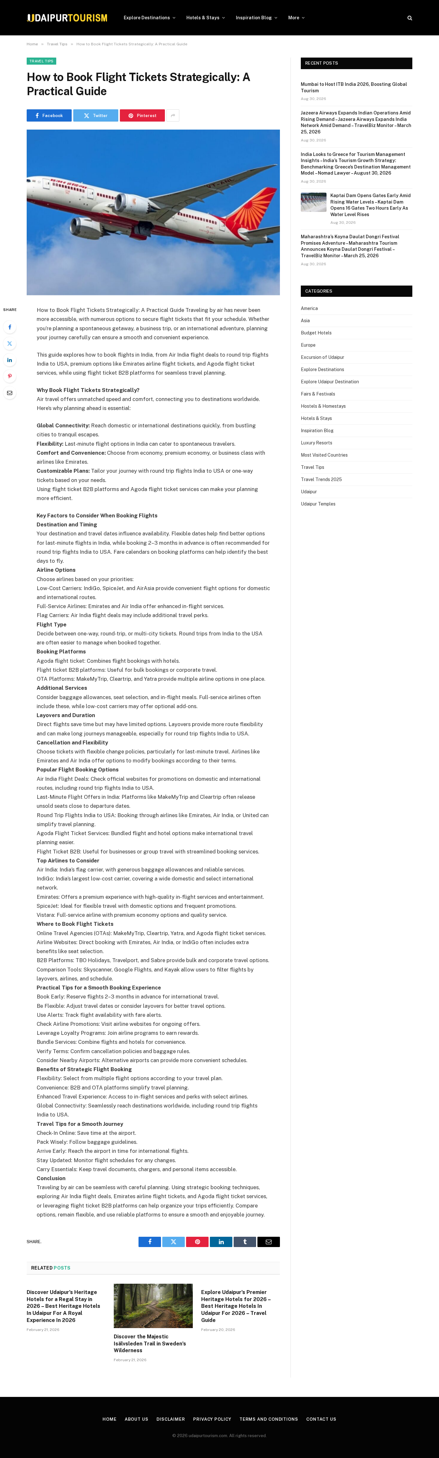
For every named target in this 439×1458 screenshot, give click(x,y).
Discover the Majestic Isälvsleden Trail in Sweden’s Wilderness (150, 1344)
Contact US (321, 1419)
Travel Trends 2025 (321, 479)
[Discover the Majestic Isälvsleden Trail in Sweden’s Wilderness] (153, 1306)
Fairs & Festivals (318, 393)
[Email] (9, 392)
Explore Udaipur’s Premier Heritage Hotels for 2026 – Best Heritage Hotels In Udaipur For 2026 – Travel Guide (236, 1306)
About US (136, 1419)
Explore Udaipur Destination (330, 381)
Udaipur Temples (318, 503)
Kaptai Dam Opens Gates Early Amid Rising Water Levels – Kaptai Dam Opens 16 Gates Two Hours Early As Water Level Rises (370, 205)
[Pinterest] (9, 376)
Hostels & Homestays (323, 406)
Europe (308, 345)
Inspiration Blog (254, 17)
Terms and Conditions (268, 1419)
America (309, 308)
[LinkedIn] (9, 359)
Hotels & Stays (203, 17)
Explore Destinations (147, 17)
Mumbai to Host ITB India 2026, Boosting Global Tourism (354, 87)
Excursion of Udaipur (322, 357)
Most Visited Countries (324, 455)
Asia (305, 320)
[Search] (409, 18)
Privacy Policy (212, 1419)
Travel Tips (41, 61)
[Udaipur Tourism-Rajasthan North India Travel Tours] (67, 18)
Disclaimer (171, 1419)
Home (110, 1419)
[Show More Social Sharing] (172, 115)
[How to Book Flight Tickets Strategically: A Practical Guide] (153, 212)
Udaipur (309, 491)
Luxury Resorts (316, 442)
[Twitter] (9, 343)
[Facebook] (9, 327)
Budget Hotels (316, 332)
